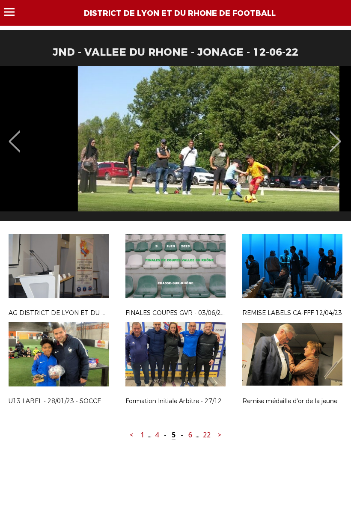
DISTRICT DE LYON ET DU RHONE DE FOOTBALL (180, 13)
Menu (13, 12)
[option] (175, 147)
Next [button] (335, 135)
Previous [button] (14, 135)
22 (207, 435)
